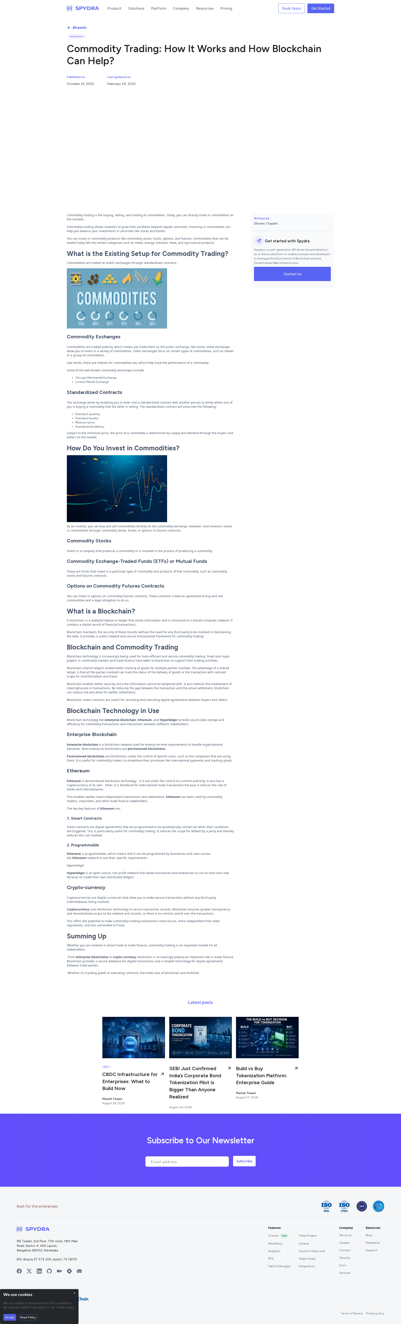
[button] (114, 8)
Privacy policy (375, 1313)
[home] (83, 8)
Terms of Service (352, 1313)
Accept (9, 1317)
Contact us (292, 274)
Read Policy (28, 1317)
